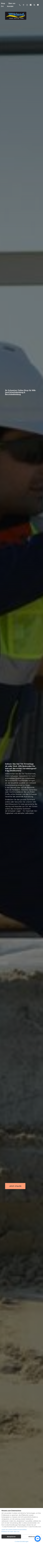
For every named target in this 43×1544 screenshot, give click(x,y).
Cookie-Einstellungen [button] (21, 1541)
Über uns (11, 3)
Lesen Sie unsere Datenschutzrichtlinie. (14, 1529)
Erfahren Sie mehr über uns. (11, 1531)
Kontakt (10, 6)
